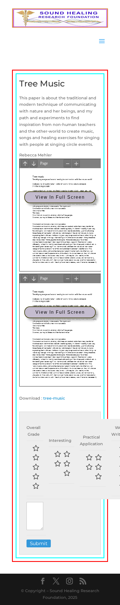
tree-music (54, 398)
